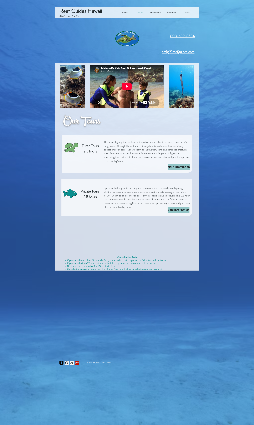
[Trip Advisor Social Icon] (72, 363)
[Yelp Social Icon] (77, 363)
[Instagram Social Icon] (67, 363)
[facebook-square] (61, 363)
